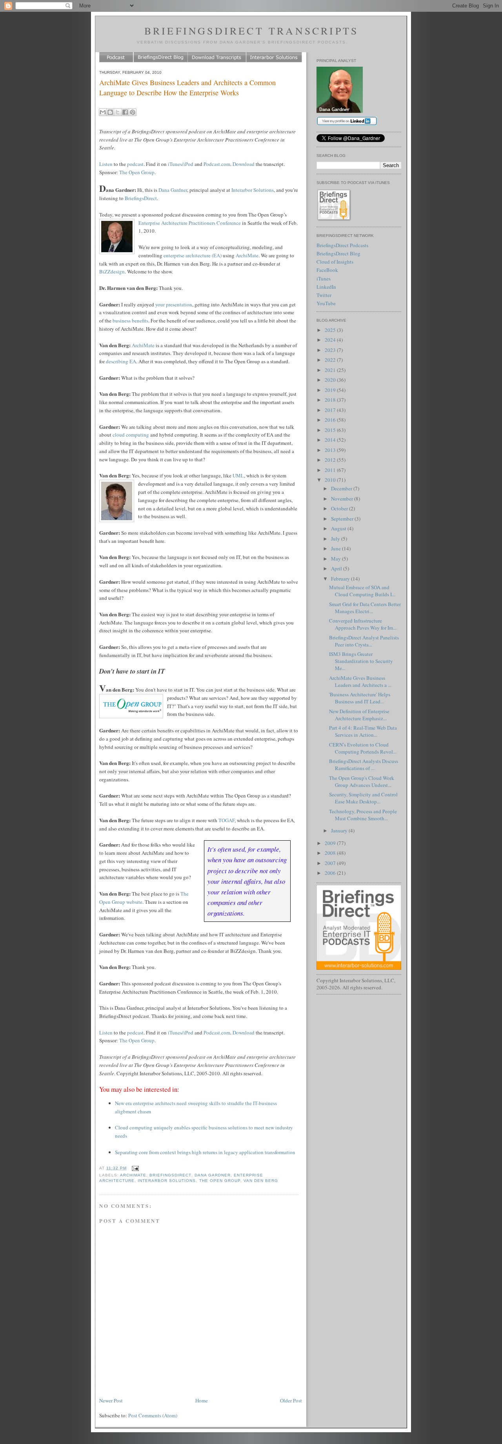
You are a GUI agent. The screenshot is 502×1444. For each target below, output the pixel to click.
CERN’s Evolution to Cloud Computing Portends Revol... (363, 748)
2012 (331, 459)
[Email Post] (134, 1168)
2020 (331, 379)
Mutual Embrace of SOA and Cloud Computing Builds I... (362, 591)
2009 (331, 843)
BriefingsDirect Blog (338, 253)
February (341, 578)
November (342, 498)
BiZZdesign (112, 271)
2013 (331, 449)
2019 (331, 389)
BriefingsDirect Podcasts (342, 245)
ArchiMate (247, 255)
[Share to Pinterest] (132, 112)
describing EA (121, 361)
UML (238, 475)
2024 (331, 339)
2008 (331, 852)
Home (201, 1400)
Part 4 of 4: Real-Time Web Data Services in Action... (363, 731)
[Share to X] (118, 112)
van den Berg (261, 1180)
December (342, 488)
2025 (331, 329)
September (343, 518)
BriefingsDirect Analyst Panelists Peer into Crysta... (364, 641)
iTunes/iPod (180, 164)
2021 (331, 369)
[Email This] (103, 112)
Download (244, 164)
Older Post (291, 1400)
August (339, 528)
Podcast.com (217, 164)
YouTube (326, 303)
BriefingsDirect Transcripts (251, 30)
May (336, 558)
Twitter (323, 295)
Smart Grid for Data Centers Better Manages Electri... (365, 608)
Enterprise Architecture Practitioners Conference (189, 222)
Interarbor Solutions (252, 189)
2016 (331, 419)
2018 (331, 399)
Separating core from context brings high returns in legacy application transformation (205, 1152)
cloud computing (131, 434)
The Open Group (137, 172)
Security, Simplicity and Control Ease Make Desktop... (363, 798)
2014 (331, 439)
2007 (331, 863)
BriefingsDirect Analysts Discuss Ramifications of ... (363, 765)
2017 (331, 409)
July (336, 538)
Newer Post (111, 1400)
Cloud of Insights (334, 261)
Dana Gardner (172, 189)
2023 (331, 349)
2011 (331, 469)
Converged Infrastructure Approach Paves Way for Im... (363, 624)
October (340, 508)
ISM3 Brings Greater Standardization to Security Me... (361, 661)
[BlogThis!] (110, 112)
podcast (135, 164)
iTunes (323, 278)
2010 (331, 479)
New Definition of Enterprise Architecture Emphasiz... (359, 715)
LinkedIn (326, 286)
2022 (331, 359)
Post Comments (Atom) (152, 1415)
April (337, 568)
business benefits (130, 320)
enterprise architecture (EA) (193, 255)
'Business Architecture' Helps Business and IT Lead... (359, 698)
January (340, 830)
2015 (331, 429)
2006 (331, 872)
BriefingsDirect (141, 198)
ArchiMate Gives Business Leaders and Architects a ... (360, 681)
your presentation (173, 304)
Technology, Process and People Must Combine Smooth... (363, 815)
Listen (106, 164)
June (336, 548)
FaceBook (327, 269)
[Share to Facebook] (125, 112)
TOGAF (226, 820)
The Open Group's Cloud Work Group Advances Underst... (361, 781)
